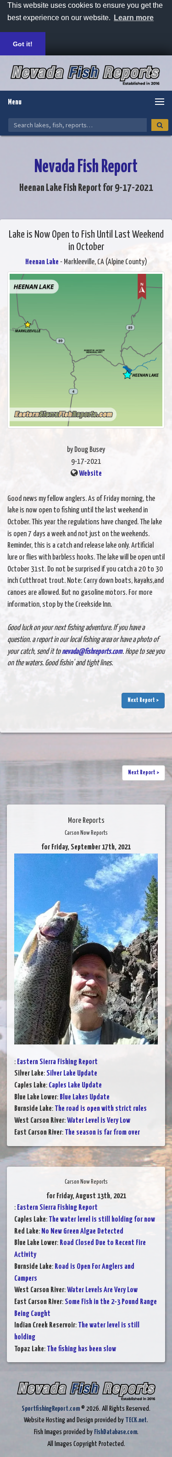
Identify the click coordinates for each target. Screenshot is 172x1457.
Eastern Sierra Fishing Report (57, 1062)
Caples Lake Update (75, 1085)
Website (90, 474)
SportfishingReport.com (51, 1408)
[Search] (159, 125)
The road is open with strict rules (101, 1109)
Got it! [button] (23, 44)
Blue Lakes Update (85, 1097)
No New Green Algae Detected (82, 1231)
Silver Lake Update (71, 1073)
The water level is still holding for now (102, 1219)
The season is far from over (102, 1132)
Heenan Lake (42, 262)
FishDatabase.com (115, 1432)
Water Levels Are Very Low (102, 1290)
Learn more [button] (134, 18)
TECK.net (136, 1420)
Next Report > (143, 700)
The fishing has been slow (81, 1349)
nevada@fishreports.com (92, 652)
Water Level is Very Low (98, 1121)
